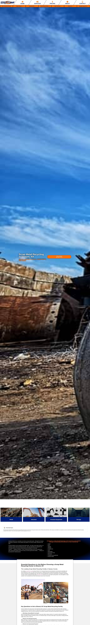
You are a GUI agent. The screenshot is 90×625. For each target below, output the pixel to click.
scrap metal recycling (29, 571)
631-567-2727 (39, 574)
